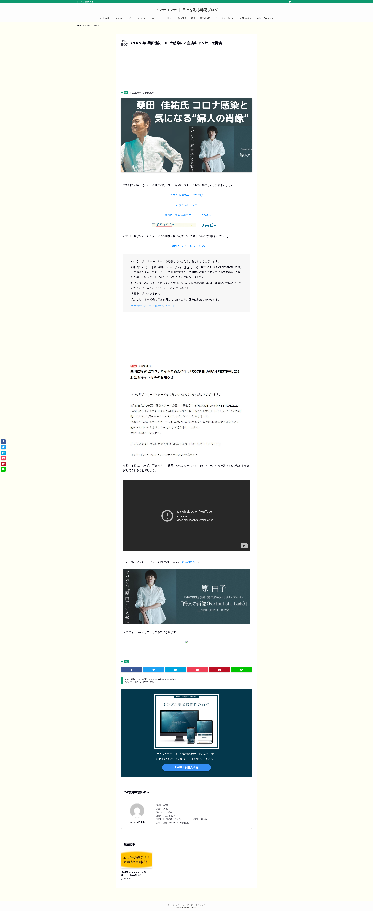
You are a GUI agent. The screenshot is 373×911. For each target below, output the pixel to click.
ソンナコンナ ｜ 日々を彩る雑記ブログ (186, 9)
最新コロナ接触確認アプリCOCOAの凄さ (186, 215)
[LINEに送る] (241, 669)
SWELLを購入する (186, 767)
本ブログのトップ (186, 205)
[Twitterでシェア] (153, 669)
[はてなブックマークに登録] (175, 669)
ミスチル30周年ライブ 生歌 (186, 195)
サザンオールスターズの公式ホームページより (153, 305)
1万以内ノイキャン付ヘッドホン (186, 246)
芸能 (125, 92)
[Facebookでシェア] (131, 669)
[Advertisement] (186, 68)
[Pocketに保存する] (197, 669)
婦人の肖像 (188, 561)
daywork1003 (137, 822)
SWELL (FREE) (190, 907)
